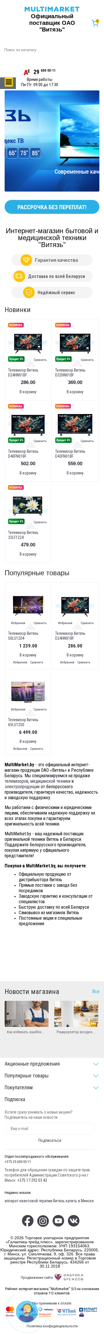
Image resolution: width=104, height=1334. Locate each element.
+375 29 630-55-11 (18, 1161)
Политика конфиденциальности (52, 1326)
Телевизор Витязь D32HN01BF (70, 372)
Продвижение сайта (37, 1277)
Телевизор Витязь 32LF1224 (23, 535)
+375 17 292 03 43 (32, 1180)
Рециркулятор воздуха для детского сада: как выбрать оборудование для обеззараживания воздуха (76, 1032)
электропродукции (22, 786)
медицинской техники (50, 781)
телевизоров (16, 781)
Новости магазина (32, 991)
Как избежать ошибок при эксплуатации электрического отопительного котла (26, 1032)
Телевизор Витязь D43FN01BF (70, 454)
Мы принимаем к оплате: (52, 1303)
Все (95, 991)
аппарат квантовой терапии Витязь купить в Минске (49, 1200)
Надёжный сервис (56, 292)
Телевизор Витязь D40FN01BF (23, 454)
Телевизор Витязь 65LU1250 (23, 722)
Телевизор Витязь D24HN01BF (23, 372)
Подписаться (49, 1140)
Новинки (18, 310)
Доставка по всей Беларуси (56, 276)
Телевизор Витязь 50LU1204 (23, 636)
